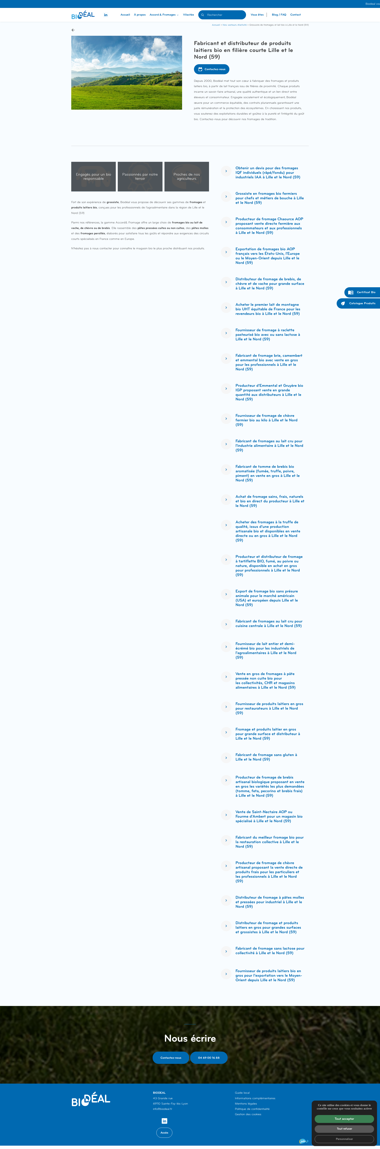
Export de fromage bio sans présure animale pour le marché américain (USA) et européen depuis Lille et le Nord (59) (267, 598)
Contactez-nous (211, 69)
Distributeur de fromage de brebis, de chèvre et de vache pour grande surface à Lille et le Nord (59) (270, 283)
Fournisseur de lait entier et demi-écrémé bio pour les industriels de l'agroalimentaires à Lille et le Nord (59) (266, 650)
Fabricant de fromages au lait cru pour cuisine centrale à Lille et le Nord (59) (269, 623)
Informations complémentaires (255, 1098)
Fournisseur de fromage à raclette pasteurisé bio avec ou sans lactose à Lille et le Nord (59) (268, 334)
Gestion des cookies (248, 1114)
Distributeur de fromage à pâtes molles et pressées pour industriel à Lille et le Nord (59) (270, 902)
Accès (164, 1132)
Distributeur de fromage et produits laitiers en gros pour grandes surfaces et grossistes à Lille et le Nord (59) (268, 927)
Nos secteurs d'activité (235, 25)
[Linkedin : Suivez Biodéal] (105, 15)
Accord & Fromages (163, 14)
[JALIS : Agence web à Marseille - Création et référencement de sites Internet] (304, 1141)
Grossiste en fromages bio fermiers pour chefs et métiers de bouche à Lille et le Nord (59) (270, 198)
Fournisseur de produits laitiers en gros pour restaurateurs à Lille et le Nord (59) (269, 708)
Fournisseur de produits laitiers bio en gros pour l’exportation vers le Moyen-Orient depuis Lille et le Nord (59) (269, 975)
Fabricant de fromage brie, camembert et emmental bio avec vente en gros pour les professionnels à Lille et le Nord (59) (269, 362)
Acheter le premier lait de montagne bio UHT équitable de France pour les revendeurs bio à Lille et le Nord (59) (268, 309)
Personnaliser (344, 1139)
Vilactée (188, 14)
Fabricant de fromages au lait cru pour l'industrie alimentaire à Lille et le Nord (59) (269, 445)
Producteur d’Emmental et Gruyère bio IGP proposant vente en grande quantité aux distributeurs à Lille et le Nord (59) (269, 392)
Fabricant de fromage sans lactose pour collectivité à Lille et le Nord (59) (270, 950)
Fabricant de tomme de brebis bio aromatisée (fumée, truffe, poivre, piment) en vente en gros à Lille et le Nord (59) (268, 473)
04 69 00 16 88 (209, 1058)
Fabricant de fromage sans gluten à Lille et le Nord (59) (266, 757)
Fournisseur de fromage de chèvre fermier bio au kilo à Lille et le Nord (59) (266, 420)
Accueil (125, 14)
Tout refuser (344, 1128)
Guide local (242, 1092)
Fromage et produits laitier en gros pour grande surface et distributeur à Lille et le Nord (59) (268, 734)
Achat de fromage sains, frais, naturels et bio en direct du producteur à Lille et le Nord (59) (270, 501)
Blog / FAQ (279, 14)
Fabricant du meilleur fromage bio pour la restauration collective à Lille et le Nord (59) (270, 842)
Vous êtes (257, 14)
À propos (140, 14)
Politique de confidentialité (252, 1109)
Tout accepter (344, 1119)
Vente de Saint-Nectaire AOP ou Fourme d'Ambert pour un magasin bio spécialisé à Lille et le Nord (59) (269, 816)
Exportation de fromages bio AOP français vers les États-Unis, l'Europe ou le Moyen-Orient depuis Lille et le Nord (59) (268, 256)
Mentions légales (246, 1103)
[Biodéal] (83, 14)
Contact (295, 14)
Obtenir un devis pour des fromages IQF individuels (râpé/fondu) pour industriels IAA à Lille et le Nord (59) (268, 172)
